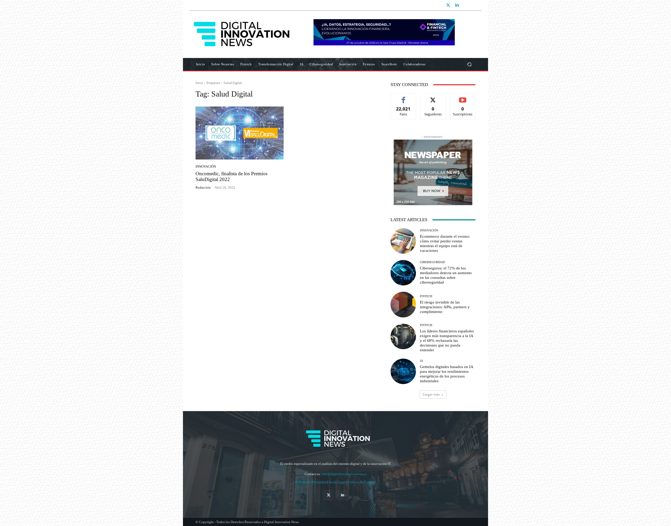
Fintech (426, 296)
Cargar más (431, 394)
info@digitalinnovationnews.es (344, 474)
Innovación (206, 166)
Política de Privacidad (311, 482)
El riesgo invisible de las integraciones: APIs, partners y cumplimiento (445, 307)
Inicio (199, 83)
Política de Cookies (362, 482)
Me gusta (403, 97)
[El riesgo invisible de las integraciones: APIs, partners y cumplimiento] (403, 304)
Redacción (203, 187)
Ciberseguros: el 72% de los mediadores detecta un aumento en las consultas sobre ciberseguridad (446, 275)
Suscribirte (463, 97)
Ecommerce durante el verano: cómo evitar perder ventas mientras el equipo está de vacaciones (445, 243)
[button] (469, 64)
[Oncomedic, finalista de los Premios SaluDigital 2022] (240, 133)
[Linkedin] (456, 5)
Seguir (433, 97)
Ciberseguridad (432, 262)
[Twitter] (448, 5)
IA (421, 360)
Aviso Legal (338, 482)
